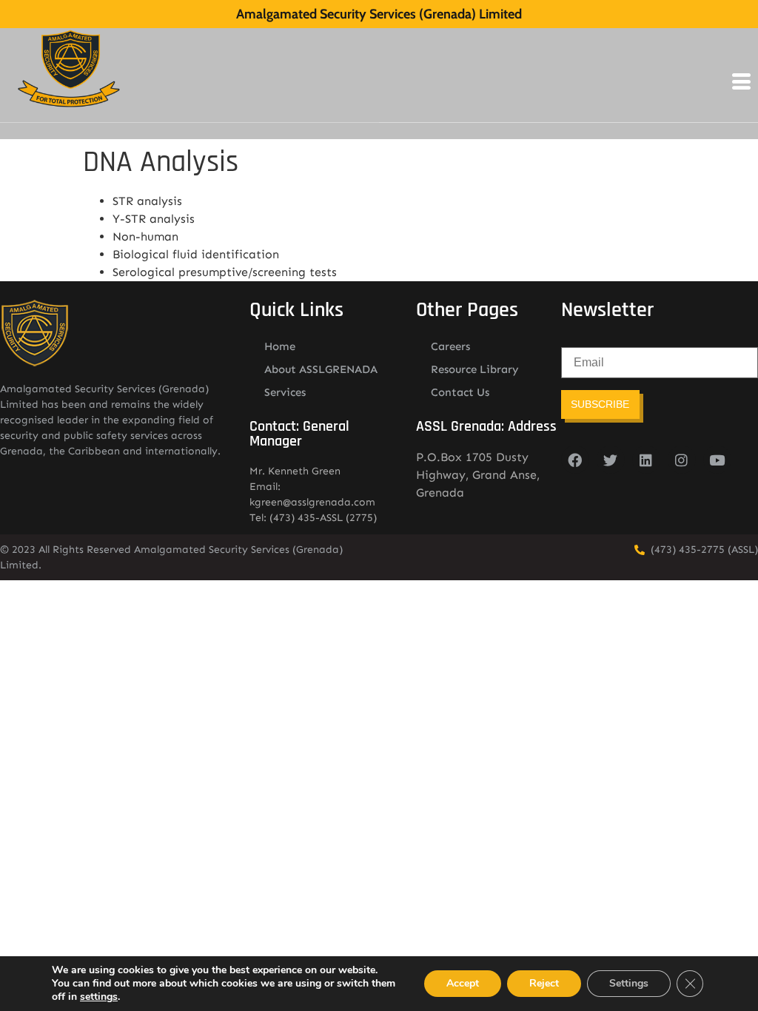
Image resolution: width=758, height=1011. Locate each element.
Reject (544, 983)
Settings (628, 983)
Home (279, 346)
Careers (450, 346)
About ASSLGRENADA (321, 369)
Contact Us (460, 392)
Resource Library (475, 369)
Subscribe (600, 404)
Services (285, 392)
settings (99, 997)
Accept (462, 983)
